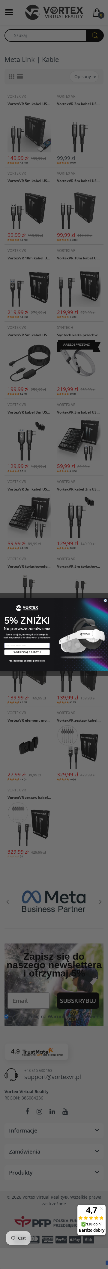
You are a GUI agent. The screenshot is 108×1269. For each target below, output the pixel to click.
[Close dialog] (105, 600)
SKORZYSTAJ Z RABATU (27, 652)
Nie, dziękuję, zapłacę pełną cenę (27, 660)
